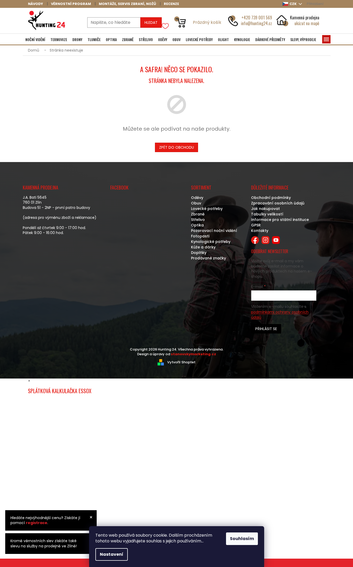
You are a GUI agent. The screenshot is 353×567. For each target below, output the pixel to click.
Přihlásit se (266, 328)
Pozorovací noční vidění (214, 230)
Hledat (151, 22)
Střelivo (198, 219)
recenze (171, 3)
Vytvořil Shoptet (181, 362)
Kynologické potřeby (210, 241)
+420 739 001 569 (256, 17)
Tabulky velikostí (267, 214)
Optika (197, 225)
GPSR (256, 225)
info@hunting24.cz (256, 23)
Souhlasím (242, 539)
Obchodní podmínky (271, 197)
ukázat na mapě (306, 23)
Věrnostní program (71, 3)
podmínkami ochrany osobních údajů (280, 314)
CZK (293, 3)
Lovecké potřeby (207, 208)
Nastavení (111, 554)
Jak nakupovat (265, 208)
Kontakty (259, 230)
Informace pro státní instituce (280, 219)
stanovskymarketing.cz (193, 354)
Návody (35, 3)
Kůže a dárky (203, 247)
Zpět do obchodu (176, 147)
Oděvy (197, 197)
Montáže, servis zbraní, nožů (127, 3)
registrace (36, 522)
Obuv (196, 203)
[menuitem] (35, 39)
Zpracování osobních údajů (277, 203)
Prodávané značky (208, 258)
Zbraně (198, 214)
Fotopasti (200, 236)
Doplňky (198, 252)
